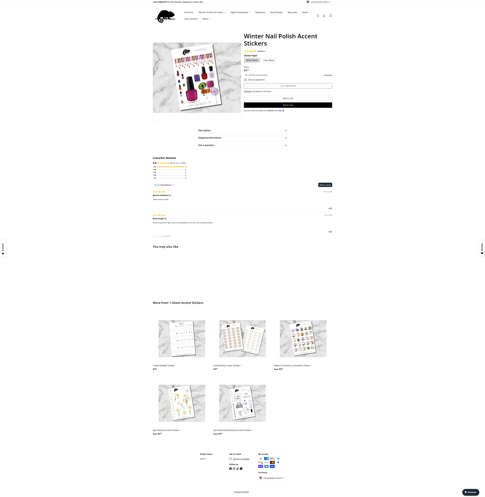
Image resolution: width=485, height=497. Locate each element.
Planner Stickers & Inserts (211, 12)
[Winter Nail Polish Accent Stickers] (167, 273)
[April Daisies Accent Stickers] (182, 406)
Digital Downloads (239, 12)
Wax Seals (292, 12)
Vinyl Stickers (276, 12)
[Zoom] (197, 78)
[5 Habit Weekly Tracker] (182, 341)
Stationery (260, 12)
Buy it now (288, 105)
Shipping (247, 91)
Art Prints (188, 12)
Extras (305, 12)
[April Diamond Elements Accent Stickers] (242, 406)
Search (203, 458)
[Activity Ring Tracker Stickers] (242, 341)
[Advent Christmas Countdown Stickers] (303, 341)
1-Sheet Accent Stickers (186, 303)
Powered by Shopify (241, 492)
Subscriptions (191, 18)
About (206, 18)
